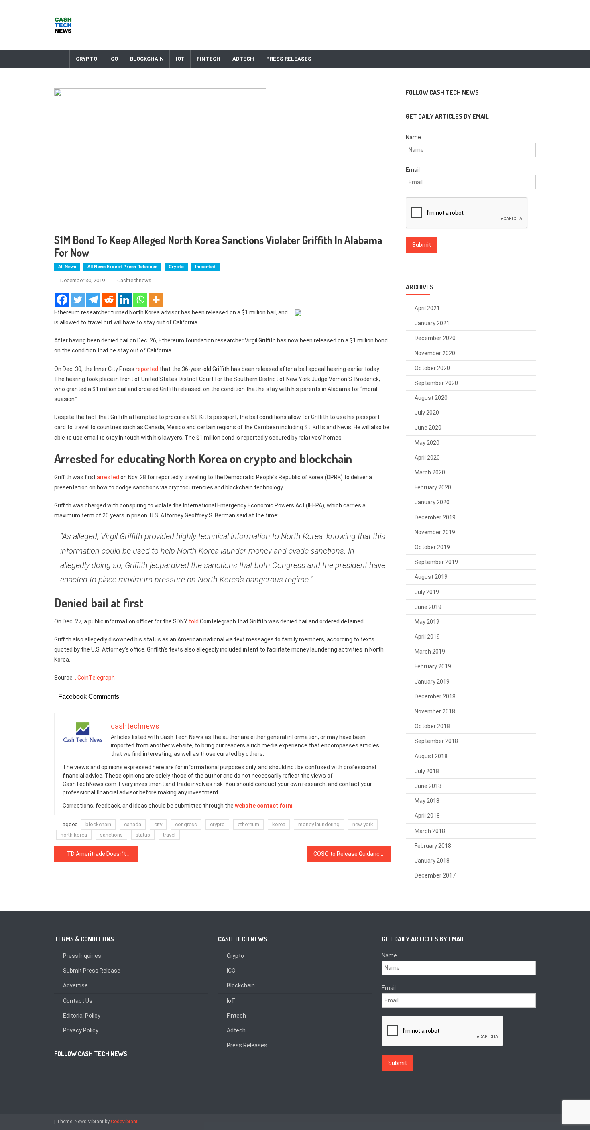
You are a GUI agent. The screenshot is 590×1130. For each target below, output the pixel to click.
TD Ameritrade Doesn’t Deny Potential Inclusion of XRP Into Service (102, 854)
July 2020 (427, 412)
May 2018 (427, 801)
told (194, 621)
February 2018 (433, 846)
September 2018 (436, 741)
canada (132, 824)
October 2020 (432, 368)
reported (147, 369)
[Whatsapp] (140, 300)
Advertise (75, 985)
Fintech (208, 59)
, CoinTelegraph (95, 677)
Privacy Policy (80, 1030)
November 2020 (435, 353)
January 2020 (432, 502)
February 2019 (433, 666)
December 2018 (435, 696)
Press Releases (288, 59)
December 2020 (435, 338)
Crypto (86, 59)
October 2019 (432, 547)
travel (169, 835)
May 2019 (427, 622)
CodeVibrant (124, 1121)
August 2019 (431, 577)
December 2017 (435, 875)
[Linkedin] (125, 300)
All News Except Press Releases (122, 266)
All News (67, 266)
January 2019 (432, 681)
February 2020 (433, 487)
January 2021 (432, 323)
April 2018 (427, 815)
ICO (113, 59)
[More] (156, 300)
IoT (180, 59)
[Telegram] (93, 300)
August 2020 (431, 398)
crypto (217, 824)
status (143, 835)
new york (362, 824)
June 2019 (428, 607)
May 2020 (427, 443)
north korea (74, 835)
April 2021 (427, 308)
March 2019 (430, 651)
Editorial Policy (81, 1015)
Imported (205, 266)
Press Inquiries (82, 956)
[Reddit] (109, 300)
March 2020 (430, 472)
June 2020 (428, 427)
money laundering (319, 824)
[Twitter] (78, 300)
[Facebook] (62, 300)
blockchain (98, 824)
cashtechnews (134, 280)
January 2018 (432, 860)
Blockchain (147, 59)
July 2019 (427, 592)
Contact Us (77, 1001)
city (158, 824)
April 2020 (427, 457)
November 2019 (435, 532)
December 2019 (435, 517)
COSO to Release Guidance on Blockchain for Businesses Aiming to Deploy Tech (352, 854)
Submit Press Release (91, 970)
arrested (108, 477)
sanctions (111, 835)
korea (278, 824)
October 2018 (432, 726)
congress (186, 824)
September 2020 (436, 383)
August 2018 (431, 756)
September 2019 (436, 562)
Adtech (243, 59)
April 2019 (427, 636)
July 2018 (427, 771)
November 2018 (435, 711)
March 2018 (430, 831)
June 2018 (428, 786)
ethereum (248, 824)
